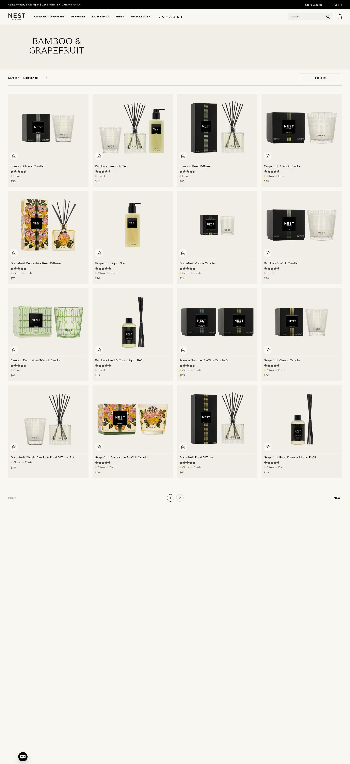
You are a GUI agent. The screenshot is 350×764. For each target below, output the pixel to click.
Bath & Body (101, 16)
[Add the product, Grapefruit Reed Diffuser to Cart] (183, 447)
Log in (338, 4)
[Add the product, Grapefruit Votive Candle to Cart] (183, 253)
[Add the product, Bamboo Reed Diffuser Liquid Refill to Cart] (99, 350)
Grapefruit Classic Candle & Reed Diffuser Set (42, 457)
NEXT (338, 498)
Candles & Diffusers (49, 16)
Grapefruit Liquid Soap (111, 263)
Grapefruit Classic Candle (282, 360)
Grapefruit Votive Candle (196, 263)
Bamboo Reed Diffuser (195, 166)
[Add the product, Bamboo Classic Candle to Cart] (14, 156)
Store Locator (313, 4)
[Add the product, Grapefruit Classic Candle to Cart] (268, 350)
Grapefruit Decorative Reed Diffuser (36, 263)
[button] (328, 17)
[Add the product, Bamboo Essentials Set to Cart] (99, 156)
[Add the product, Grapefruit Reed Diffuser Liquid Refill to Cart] (268, 447)
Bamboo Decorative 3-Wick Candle (35, 360)
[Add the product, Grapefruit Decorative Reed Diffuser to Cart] (14, 253)
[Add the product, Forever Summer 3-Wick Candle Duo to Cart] (183, 350)
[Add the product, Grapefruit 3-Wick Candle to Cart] (268, 156)
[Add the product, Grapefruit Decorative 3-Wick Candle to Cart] (99, 447)
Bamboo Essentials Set (111, 166)
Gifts (120, 16)
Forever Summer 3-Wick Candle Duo (205, 360)
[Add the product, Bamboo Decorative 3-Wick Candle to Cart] (14, 350)
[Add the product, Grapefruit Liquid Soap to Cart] (99, 253)
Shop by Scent (141, 16)
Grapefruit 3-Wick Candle (282, 166)
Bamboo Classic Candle (27, 166)
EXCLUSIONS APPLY (68, 4)
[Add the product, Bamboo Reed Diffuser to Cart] (183, 156)
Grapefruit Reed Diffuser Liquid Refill (290, 457)
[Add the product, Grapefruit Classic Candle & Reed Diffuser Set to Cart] (14, 447)
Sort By (13, 78)
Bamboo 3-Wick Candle (280, 263)
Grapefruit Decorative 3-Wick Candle (121, 457)
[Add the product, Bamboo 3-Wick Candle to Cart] (268, 253)
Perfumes (78, 16)
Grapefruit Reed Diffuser (196, 457)
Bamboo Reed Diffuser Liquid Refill (119, 360)
